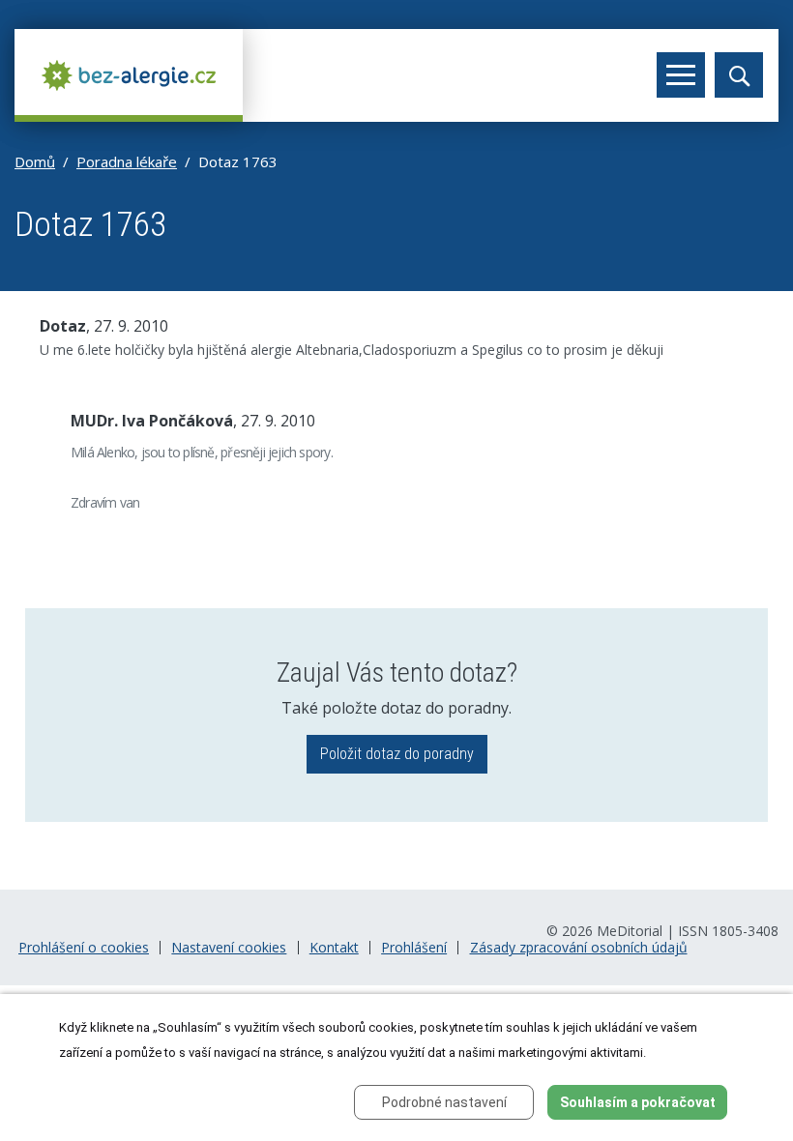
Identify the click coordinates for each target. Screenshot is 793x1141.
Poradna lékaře (126, 161)
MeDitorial (629, 931)
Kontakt (334, 947)
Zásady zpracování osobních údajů (579, 947)
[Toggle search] (739, 75)
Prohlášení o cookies (83, 947)
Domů (35, 161)
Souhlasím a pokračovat (638, 1102)
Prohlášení (414, 947)
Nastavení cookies (228, 947)
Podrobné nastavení (444, 1102)
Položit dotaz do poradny (397, 754)
